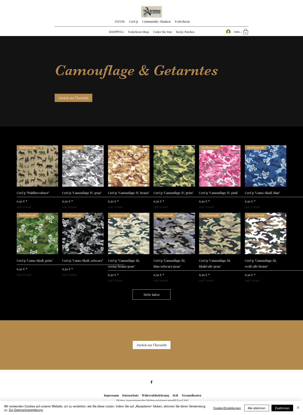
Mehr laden (151, 294)
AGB (177, 395)
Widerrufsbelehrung (157, 395)
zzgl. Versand (24, 206)
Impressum (111, 395)
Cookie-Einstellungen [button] (227, 408)
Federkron (182, 21)
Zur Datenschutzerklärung (26, 410)
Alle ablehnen (256, 408)
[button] (245, 32)
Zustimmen (282, 408)
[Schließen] (298, 408)
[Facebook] (151, 382)
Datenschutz (130, 395)
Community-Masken (156, 21)
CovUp (133, 21)
